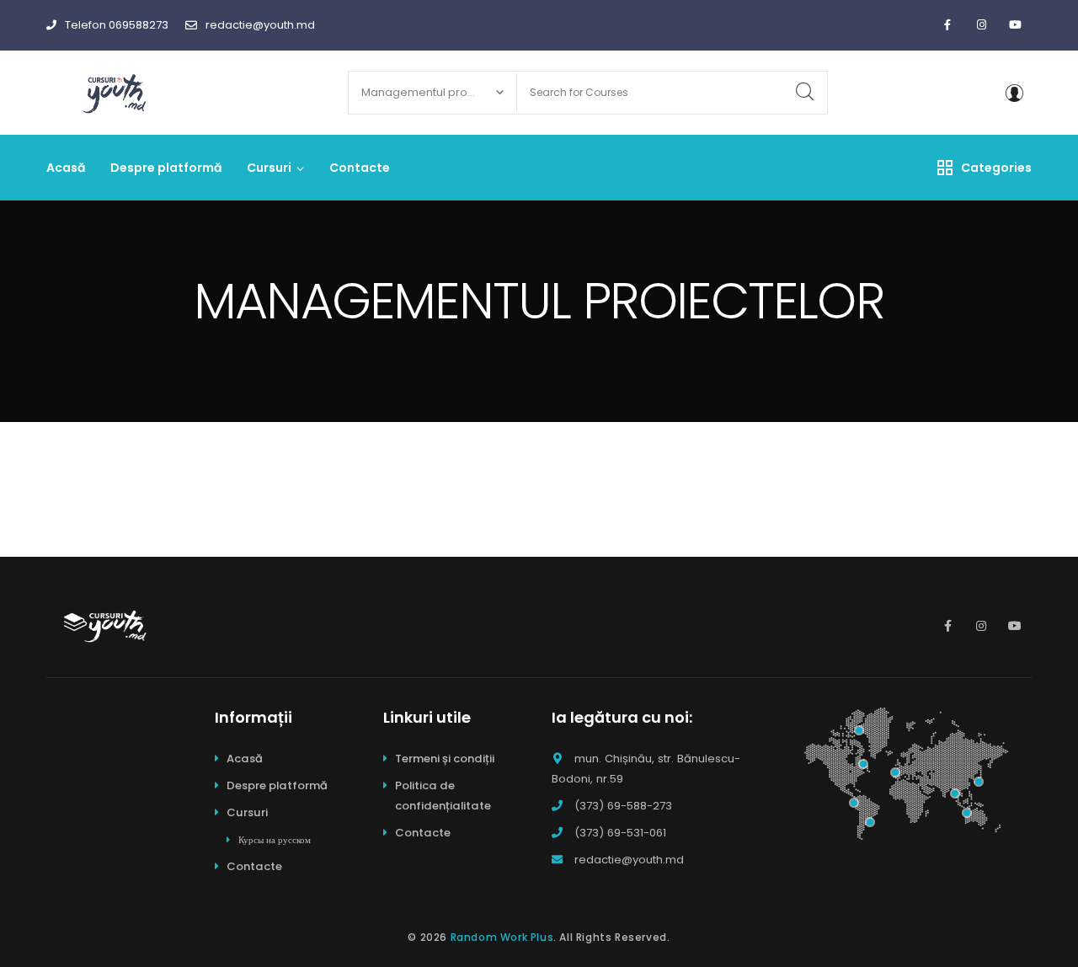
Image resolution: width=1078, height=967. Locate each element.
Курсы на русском (274, 840)
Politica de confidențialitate (443, 795)
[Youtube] (1015, 25)
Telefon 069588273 (116, 25)
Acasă (245, 759)
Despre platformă (277, 785)
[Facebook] (947, 25)
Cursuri (247, 812)
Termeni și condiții (444, 759)
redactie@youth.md (260, 25)
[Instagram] (981, 25)
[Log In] (1014, 93)
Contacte (254, 866)
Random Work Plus (502, 937)
